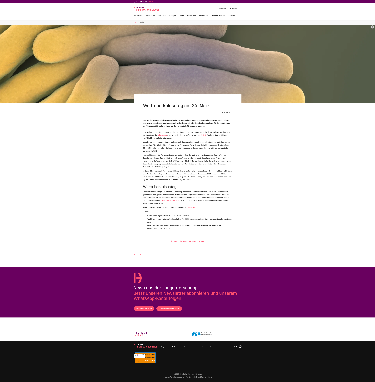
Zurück (138, 255)
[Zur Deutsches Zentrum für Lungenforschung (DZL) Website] (202, 334)
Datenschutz (177, 347)
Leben (181, 15)
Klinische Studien (218, 15)
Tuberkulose (162, 135)
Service (231, 15)
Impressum (165, 347)
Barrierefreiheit (207, 347)
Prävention (191, 15)
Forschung (203, 15)
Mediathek (222, 8)
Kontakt (197, 347)
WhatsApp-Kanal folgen (170, 308)
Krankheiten (150, 15)
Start (135, 22)
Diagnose (161, 15)
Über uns (187, 347)
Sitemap (218, 347)
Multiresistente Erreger (170, 201)
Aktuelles (138, 15)
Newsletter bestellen (144, 308)
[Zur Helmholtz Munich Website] (145, 334)
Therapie (172, 15)
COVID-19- (203, 135)
